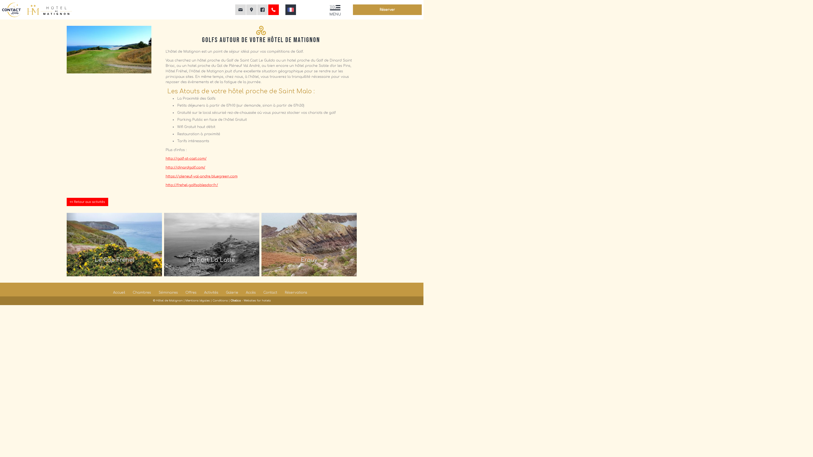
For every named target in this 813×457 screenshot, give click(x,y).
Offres (190, 293)
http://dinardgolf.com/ (185, 167)
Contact (270, 293)
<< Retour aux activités (87, 202)
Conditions (220, 300)
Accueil (119, 293)
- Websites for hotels (251, 300)
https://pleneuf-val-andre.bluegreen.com (202, 176)
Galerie (232, 293)
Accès (251, 293)
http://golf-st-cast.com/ (186, 159)
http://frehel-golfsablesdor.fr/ (192, 185)
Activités (211, 293)
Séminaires (168, 293)
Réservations (296, 293)
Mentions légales (197, 300)
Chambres (142, 293)
